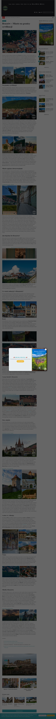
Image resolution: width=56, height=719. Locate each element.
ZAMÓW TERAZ (20, 361)
